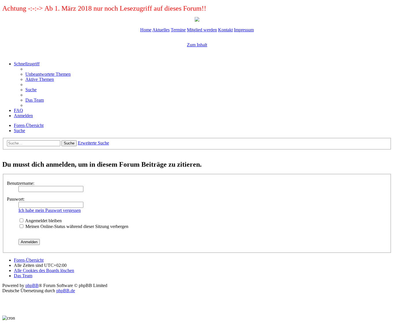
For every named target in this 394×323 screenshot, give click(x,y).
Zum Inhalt (197, 44)
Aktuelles (161, 29)
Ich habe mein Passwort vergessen (49, 210)
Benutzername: (20, 183)
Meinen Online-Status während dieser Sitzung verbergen (76, 226)
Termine (178, 29)
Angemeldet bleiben (43, 220)
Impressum (244, 29)
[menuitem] (48, 74)
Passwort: (16, 199)
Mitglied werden (202, 29)
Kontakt (225, 29)
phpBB (32, 285)
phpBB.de (65, 290)
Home (145, 29)
